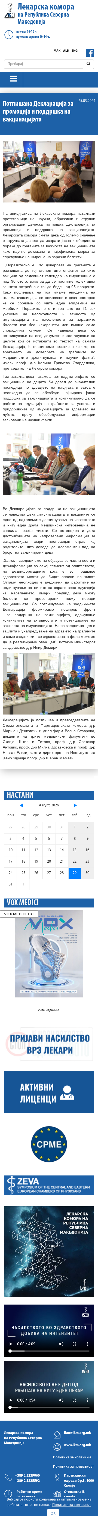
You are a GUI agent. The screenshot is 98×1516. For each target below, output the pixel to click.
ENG (75, 50)
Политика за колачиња (72, 1457)
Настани (20, 795)
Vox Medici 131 (19, 914)
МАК (57, 50)
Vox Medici (23, 903)
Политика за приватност (73, 1466)
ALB (66, 50)
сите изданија (48, 1010)
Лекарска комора (46, 14)
